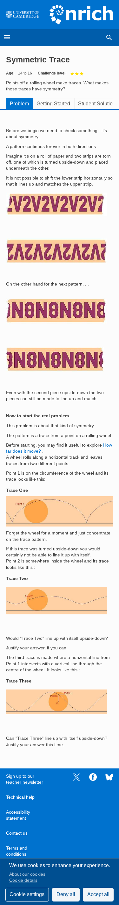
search (109, 37)
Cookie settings (27, 894)
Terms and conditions (16, 851)
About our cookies (27, 874)
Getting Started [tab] (53, 103)
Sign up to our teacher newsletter (24, 779)
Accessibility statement (18, 815)
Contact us (17, 833)
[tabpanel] (59, 435)
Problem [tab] (19, 103)
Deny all (65, 894)
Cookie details (23, 880)
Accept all (98, 894)
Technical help (20, 797)
